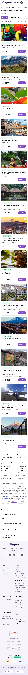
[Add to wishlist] (25, 26)
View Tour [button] (21, 51)
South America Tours (9, 7)
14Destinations (12, 47)
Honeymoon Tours (6, 478)
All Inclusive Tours (20, 475)
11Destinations (11, 374)
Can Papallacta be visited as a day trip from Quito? (11, 524)
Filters (5, 17)
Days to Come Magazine (18, 566)
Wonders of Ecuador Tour (9, 140)
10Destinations (12, 242)
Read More (14, 504)
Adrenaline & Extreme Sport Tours (21, 471)
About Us (4, 565)
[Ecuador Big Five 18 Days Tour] (14, 95)
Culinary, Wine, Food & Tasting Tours (20, 467)
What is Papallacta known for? (10, 519)
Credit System (18, 609)
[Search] (15, 2)
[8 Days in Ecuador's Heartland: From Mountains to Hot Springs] (14, 292)
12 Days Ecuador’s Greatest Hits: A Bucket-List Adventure (12, 371)
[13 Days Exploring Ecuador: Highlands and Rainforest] (14, 259)
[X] (14, 555)
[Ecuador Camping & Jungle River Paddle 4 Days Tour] (14, 159)
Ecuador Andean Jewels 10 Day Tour (13, 45)
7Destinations (11, 340)
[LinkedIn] (22, 555)
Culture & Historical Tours (6, 458)
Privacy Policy (18, 607)
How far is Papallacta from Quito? (11, 514)
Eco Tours (17, 455)
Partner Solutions (19, 583)
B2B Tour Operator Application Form (6, 600)
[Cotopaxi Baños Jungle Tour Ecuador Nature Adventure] (14, 392)
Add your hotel (5, 624)
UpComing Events (19, 569)
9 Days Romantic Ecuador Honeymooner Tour (9, 439)
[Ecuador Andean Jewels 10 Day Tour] (14, 32)
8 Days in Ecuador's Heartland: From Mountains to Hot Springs (13, 306)
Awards (4, 580)
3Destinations (11, 176)
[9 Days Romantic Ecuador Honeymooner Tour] (14, 426)
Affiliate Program (19, 585)
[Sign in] (21, 2)
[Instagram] (10, 555)
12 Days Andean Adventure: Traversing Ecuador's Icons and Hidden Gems (13, 239)
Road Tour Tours (5, 475)
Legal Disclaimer (19, 604)
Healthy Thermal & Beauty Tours (6, 467)
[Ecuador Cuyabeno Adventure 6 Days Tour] (14, 192)
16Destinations (12, 111)
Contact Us (18, 617)
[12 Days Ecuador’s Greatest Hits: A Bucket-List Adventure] (14, 357)
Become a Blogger (6, 572)
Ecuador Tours (19, 7)
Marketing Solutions (20, 591)
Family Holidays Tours (21, 462)
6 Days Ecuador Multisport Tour (11, 338)
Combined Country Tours (6, 463)
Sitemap (17, 611)
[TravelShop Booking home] (6, 2)
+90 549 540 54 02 (21, 622)
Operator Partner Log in (7, 603)
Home (2, 7)
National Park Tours (20, 457)
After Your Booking (20, 575)
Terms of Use (18, 602)
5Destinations (11, 209)
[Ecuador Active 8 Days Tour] (14, 64)
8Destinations (11, 79)
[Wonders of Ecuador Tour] (14, 127)
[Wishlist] (18, 2)
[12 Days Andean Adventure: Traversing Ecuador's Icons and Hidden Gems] (14, 225)
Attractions (4, 576)
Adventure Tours (15, 17)
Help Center (18, 619)
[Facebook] (6, 555)
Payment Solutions (6, 609)
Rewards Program (19, 600)
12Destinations (12, 142)
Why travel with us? (20, 573)
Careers (4, 567)
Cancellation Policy (20, 577)
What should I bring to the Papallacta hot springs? (12, 530)
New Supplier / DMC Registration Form (7, 615)
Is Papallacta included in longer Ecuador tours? (11, 536)
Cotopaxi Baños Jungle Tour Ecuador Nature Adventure (13, 406)
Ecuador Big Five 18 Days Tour (11, 109)
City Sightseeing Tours (5, 471)
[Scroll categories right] (25, 17)
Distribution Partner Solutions (20, 588)
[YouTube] (18, 555)
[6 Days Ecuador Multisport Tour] (14, 325)
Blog (3, 570)
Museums (4, 578)
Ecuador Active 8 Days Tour (10, 77)
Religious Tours (19, 478)
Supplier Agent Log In (7, 618)
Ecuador (8, 498)
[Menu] (25, 2)
